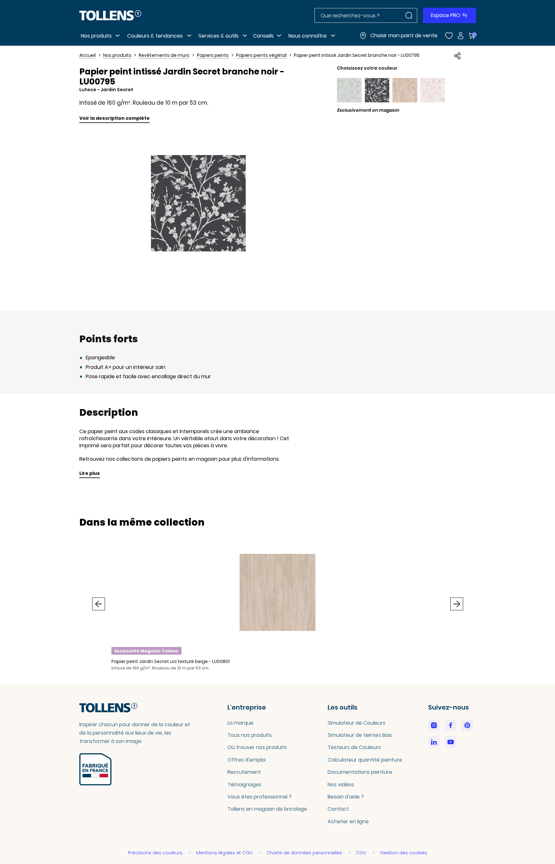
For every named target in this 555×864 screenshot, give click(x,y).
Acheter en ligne (348, 821)
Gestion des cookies (403, 853)
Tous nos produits (249, 735)
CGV (361, 853)
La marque (240, 723)
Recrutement (244, 772)
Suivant (456, 604)
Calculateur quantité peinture (365, 760)
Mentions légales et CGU (225, 853)
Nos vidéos (341, 784)
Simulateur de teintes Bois (360, 735)
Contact (338, 809)
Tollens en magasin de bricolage (267, 809)
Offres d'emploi (246, 760)
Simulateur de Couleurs (356, 723)
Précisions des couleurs (156, 853)
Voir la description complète (114, 118)
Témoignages (244, 784)
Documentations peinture (360, 772)
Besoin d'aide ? (346, 796)
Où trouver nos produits (257, 747)
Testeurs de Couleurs (354, 747)
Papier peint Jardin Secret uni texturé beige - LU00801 (170, 661)
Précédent (98, 604)
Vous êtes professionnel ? (259, 796)
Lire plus (89, 473)
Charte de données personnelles (304, 853)
